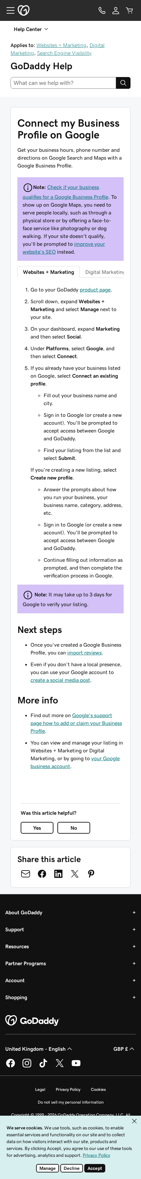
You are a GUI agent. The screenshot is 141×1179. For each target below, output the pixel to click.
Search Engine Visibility (64, 52)
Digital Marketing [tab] (105, 272)
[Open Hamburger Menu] (7, 10)
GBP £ (120, 1048)
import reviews (84, 652)
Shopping (16, 997)
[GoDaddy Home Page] (32, 1020)
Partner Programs (25, 963)
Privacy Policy (68, 1089)
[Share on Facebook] (42, 874)
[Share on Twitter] (75, 874)
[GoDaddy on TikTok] (43, 1066)
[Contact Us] (102, 10)
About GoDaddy (23, 912)
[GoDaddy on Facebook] (10, 1066)
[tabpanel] (70, 432)
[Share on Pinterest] (91, 874)
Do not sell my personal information (71, 1102)
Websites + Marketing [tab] (48, 272)
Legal (40, 1089)
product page (95, 289)
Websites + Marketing (61, 45)
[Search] (123, 83)
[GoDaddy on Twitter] (59, 1066)
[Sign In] (116, 10)
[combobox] (63, 83)
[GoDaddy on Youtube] (76, 1066)
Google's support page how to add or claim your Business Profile (76, 723)
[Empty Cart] (129, 10)
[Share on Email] (25, 874)
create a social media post (60, 680)
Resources (17, 946)
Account (15, 980)
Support (14, 929)
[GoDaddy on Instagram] (27, 1066)
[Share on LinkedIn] (58, 874)
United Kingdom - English (35, 1048)
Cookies (98, 1089)
